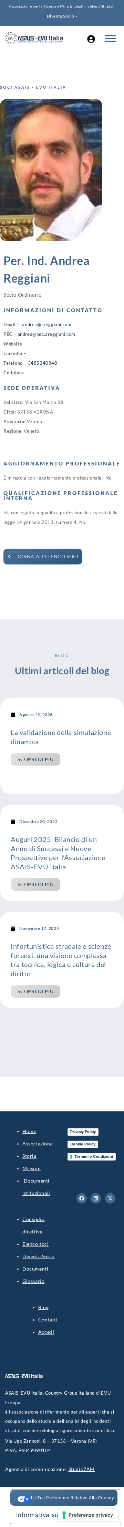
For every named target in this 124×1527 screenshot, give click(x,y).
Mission (31, 1168)
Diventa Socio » (62, 16)
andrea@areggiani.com (46, 324)
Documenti (35, 1269)
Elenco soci (35, 1244)
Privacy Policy (83, 1131)
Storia (29, 1156)
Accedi (46, 1332)
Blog (43, 1307)
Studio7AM (82, 1469)
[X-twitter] (110, 1198)
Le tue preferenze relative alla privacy (72, 1497)
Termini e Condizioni (93, 1156)
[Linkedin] (96, 1198)
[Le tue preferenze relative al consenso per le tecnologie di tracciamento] (88, 1514)
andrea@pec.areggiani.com (46, 334)
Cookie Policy (82, 1144)
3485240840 (43, 363)
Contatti (48, 1319)
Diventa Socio (38, 1256)
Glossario (33, 1281)
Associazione (37, 1143)
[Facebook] (81, 1198)
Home (29, 1131)
